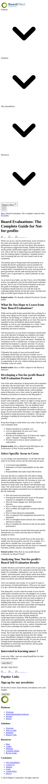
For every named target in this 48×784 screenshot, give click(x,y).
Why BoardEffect (13, 763)
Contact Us (10, 765)
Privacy (9, 774)
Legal (8, 769)
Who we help (11, 730)
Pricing (8, 719)
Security (9, 716)
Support (9, 767)
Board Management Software (17, 714)
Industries (9, 733)
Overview (10, 712)
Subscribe (5, 694)
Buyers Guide (11, 753)
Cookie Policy (11, 771)
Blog (8, 744)
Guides (8, 746)
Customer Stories (12, 751)
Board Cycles (11, 735)
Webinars (9, 749)
